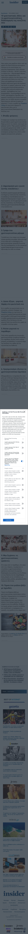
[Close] (25, 412)
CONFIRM (8, 520)
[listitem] (14, 439)
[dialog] (14, 467)
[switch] (22, 442)
